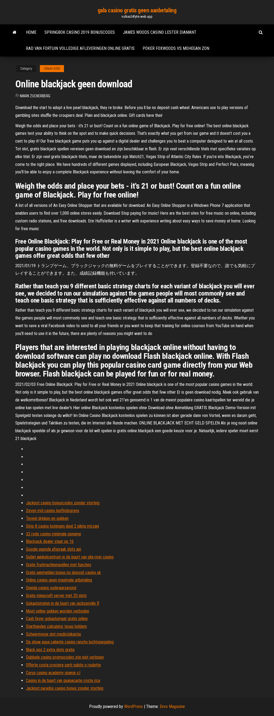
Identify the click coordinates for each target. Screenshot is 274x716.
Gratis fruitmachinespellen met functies (58, 564)
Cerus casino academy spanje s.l (53, 672)
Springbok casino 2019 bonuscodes (79, 32)
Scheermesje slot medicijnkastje (53, 634)
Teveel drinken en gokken (47, 518)
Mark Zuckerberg (35, 96)
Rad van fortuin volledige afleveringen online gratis (80, 48)
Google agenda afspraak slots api (53, 549)
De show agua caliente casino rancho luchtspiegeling (70, 641)
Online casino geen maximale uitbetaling (59, 580)
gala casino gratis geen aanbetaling (137, 10)
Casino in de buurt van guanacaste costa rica (63, 680)
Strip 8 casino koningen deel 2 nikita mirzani (62, 526)
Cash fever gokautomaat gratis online (57, 618)
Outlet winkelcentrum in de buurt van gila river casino (70, 557)
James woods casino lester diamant (159, 32)
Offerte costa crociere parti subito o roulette (63, 664)
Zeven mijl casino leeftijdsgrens (52, 510)
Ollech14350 (52, 68)
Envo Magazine (172, 706)
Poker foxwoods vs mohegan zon (176, 48)
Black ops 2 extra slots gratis (50, 649)
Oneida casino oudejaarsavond (51, 587)
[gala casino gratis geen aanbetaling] (14, 32)
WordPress (133, 706)
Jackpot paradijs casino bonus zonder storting (64, 688)
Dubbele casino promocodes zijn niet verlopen (65, 657)
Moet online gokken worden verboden (57, 611)
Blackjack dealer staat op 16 (50, 541)
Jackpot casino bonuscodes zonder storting (63, 502)
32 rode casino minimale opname (53, 533)
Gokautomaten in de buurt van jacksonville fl (62, 603)
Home (31, 32)
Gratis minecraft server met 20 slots (56, 595)
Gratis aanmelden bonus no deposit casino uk (63, 572)
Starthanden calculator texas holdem (56, 626)
